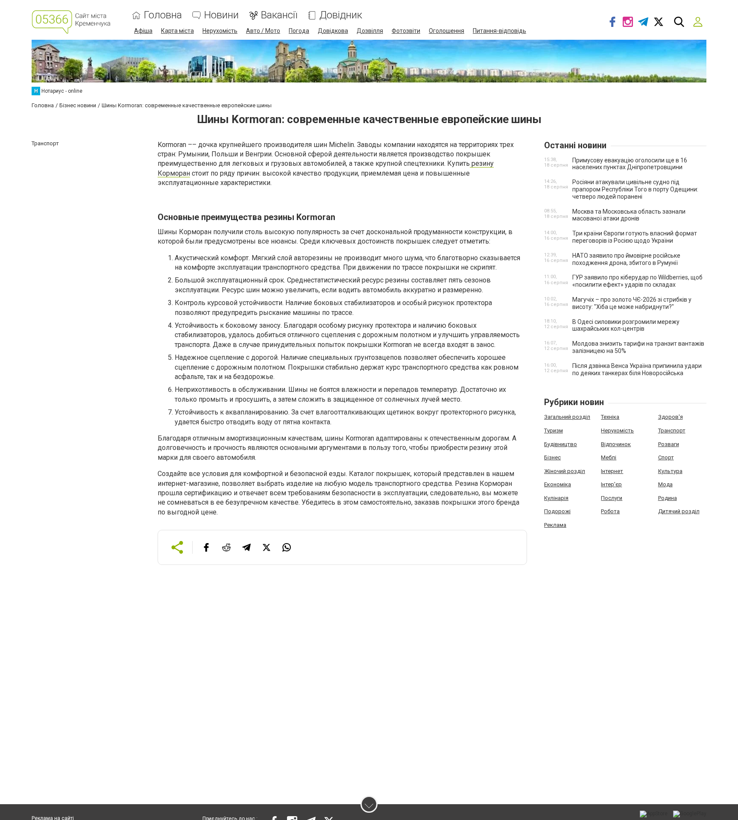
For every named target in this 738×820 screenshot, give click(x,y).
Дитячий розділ (679, 511)
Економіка (557, 484)
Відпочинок (616, 444)
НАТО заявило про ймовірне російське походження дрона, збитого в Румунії (626, 259)
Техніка (610, 417)
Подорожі (557, 511)
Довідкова (333, 30)
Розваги (668, 444)
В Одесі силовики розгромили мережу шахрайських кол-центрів (625, 325)
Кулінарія (556, 498)
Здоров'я (670, 417)
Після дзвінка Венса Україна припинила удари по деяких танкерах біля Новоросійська (637, 369)
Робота (610, 511)
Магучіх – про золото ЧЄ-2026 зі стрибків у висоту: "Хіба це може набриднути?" (631, 303)
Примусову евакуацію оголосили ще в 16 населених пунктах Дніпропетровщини (629, 164)
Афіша (143, 30)
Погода (299, 30)
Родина (667, 498)
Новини (221, 15)
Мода (665, 484)
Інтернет (612, 471)
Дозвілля (370, 30)
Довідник (340, 15)
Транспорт (671, 430)
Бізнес (552, 457)
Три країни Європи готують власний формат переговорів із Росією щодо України (634, 237)
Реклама (555, 525)
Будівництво (560, 444)
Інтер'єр (611, 484)
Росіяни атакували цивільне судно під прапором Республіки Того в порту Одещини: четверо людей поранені (635, 189)
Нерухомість (219, 30)
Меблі (608, 457)
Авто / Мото (263, 30)
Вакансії (279, 15)
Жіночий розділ (564, 471)
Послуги (611, 498)
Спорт (666, 457)
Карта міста (177, 30)
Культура (670, 471)
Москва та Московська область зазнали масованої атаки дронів (628, 215)
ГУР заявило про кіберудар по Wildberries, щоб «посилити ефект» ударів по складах (637, 281)
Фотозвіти (406, 30)
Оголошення (446, 30)
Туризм (553, 430)
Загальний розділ (567, 417)
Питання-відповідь (499, 30)
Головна (163, 15)
